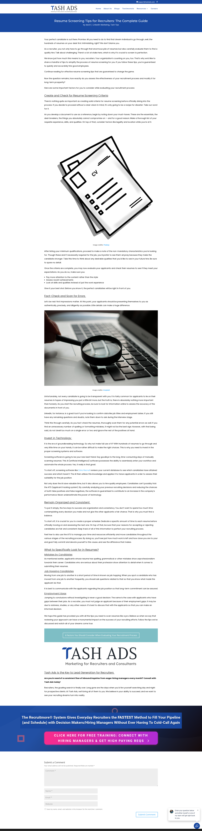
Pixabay (106, 245)
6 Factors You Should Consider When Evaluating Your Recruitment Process (101, 635)
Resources (141, 9)
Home (98, 9)
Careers (154, 9)
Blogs (117, 9)
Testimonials (128, 9)
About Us (108, 9)
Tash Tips (115, 24)
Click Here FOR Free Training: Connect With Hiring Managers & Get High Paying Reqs (101, 738)
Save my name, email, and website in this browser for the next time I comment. (75, 809)
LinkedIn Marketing (101, 24)
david (88, 24)
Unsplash (106, 390)
